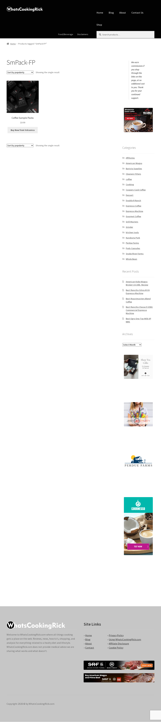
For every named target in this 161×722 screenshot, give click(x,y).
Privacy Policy (116, 635)
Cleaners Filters (133, 174)
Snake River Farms (135, 253)
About (122, 12)
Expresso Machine (134, 211)
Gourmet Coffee (133, 216)
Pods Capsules (133, 248)
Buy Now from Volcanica (23, 130)
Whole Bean (131, 259)
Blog (111, 12)
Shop (99, 24)
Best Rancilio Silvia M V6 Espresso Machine (138, 292)
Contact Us (137, 12)
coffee (129, 179)
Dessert (129, 195)
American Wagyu (134, 163)
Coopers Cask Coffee (136, 189)
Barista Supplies (134, 168)
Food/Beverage (65, 34)
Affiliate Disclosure (119, 643)
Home (100, 12)
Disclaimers (82, 34)
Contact (89, 647)
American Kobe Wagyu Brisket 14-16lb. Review (137, 283)
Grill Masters (132, 221)
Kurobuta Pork (133, 237)
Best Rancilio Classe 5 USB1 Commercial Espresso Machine (139, 310)
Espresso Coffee (133, 205)
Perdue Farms (132, 243)
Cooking (130, 184)
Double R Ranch (133, 200)
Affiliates (130, 157)
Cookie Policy (116, 647)
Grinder (129, 227)
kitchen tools (132, 232)
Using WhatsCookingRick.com (125, 639)
